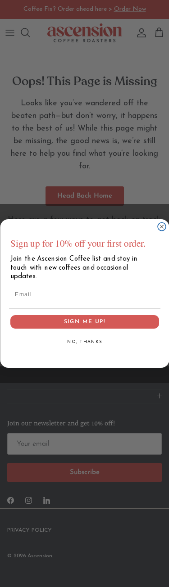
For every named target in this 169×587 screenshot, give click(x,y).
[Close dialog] (162, 227)
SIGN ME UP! (84, 326)
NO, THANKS (84, 346)
